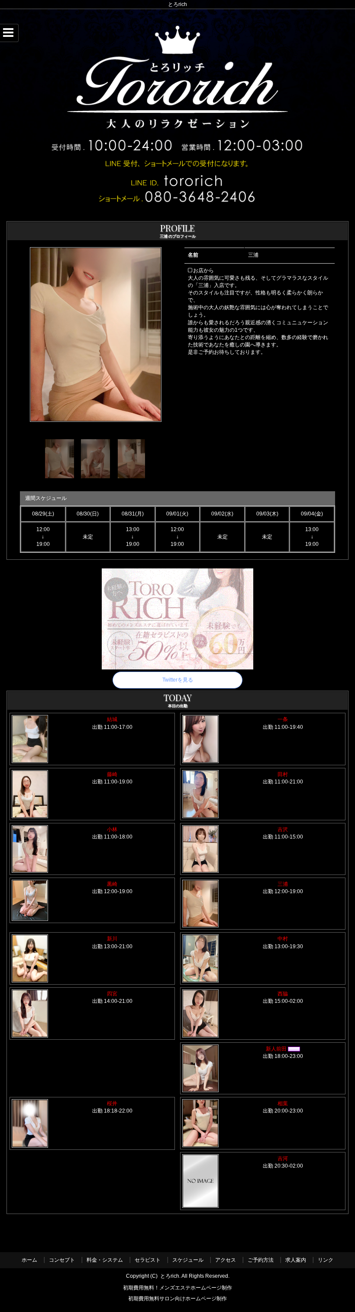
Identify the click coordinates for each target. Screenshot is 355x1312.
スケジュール (187, 1260)
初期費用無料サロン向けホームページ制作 (177, 1299)
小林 (112, 829)
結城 (112, 719)
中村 (283, 939)
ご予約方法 (261, 1260)
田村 (283, 774)
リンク (325, 1260)
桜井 (112, 1103)
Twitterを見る (177, 680)
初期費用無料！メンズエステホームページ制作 (177, 1288)
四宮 (112, 994)
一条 (285, 719)
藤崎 (112, 774)
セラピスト (148, 1260)
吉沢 (283, 829)
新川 (112, 939)
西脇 (283, 994)
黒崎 (112, 884)
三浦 (283, 884)
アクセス (225, 1260)
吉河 (283, 1158)
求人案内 (295, 1260)
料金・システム (105, 1260)
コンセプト (62, 1260)
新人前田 (277, 1049)
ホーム (29, 1260)
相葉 (283, 1103)
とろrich (169, 1276)
